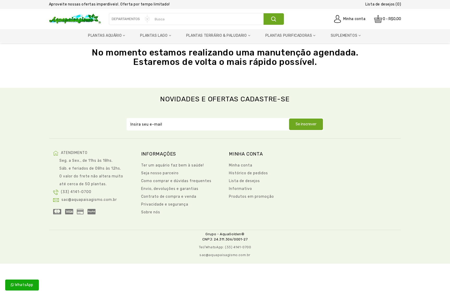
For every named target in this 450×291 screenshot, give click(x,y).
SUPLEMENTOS (344, 35)
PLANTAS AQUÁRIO (105, 35)
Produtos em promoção (251, 196)
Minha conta (354, 19)
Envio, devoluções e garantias (169, 189)
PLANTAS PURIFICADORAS (288, 35)
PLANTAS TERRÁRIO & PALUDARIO (216, 35)
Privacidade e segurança (164, 204)
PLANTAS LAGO (153, 35)
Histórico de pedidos (248, 173)
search (273, 19)
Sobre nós (150, 212)
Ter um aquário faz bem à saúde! (172, 165)
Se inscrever (306, 124)
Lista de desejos (244, 181)
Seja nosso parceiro (160, 173)
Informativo (240, 189)
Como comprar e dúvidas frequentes (176, 181)
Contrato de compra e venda (168, 196)
